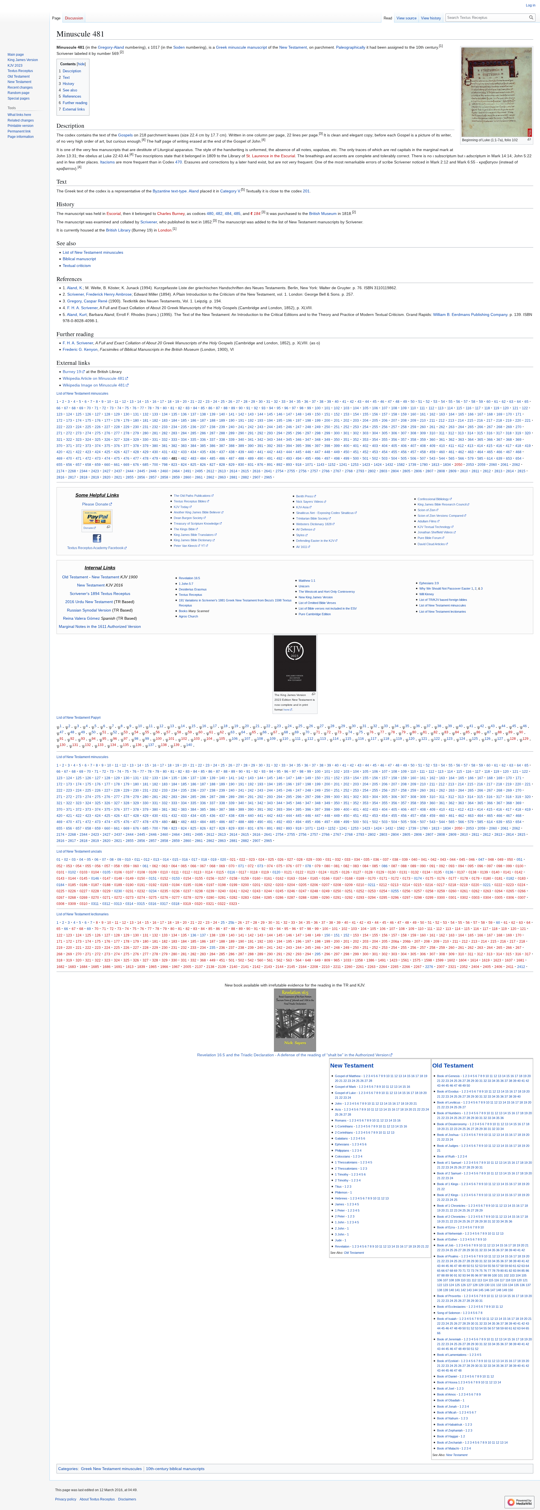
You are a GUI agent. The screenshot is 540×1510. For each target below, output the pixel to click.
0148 (118, 878)
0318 (175, 903)
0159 (245, 878)
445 (299, 452)
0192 (153, 885)
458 (423, 452)
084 (365, 866)
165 (461, 414)
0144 (72, 878)
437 (222, 452)
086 (385, 866)
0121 (288, 872)
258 (404, 427)
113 (441, 408)
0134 (426, 872)
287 (212, 433)
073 (260, 866)
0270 (95, 897)
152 (337, 414)
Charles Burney (170, 213)
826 (203, 464)
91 (248, 408)
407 (413, 446)
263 (451, 427)
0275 (153, 897)
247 (299, 427)
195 (279, 420)
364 (471, 439)
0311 (95, 903)
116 (468, 408)
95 (279, 408)
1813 (435, 464)
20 (185, 401)
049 (500, 859)
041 (424, 859)
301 (346, 433)
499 (346, 458)
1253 (355, 464)
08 (112, 859)
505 (404, 458)
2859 (176, 477)
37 (314, 401)
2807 (429, 471)
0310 (83, 903)
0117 (242, 872)
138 (203, 414)
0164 (303, 878)
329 (136, 439)
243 (260, 427)
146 (279, 414)
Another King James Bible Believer (197, 512)
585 (480, 458)
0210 (360, 885)
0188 (107, 885)
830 (241, 464)
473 (98, 458)
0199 (233, 885)
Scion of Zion (426, 510)
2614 (233, 471)
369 (518, 439)
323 (79, 439)
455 (394, 452)
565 (451, 458)
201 (306, 191)
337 (212, 439)
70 (89, 408)
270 (518, 427)
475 (117, 458)
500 (356, 458)
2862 (210, 477)
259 (413, 427)
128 (107, 414)
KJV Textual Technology (434, 527)
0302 (464, 897)
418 (518, 446)
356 (394, 439)
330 (145, 439)
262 (442, 427)
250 (327, 427)
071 (241, 866)
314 (470, 433)
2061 (504, 464)
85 (203, 408)
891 (270, 464)
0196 (199, 885)
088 (404, 866)
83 (188, 408)
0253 (372, 891)
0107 (130, 872)
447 (318, 452)
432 (174, 452)
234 (174, 427)
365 (480, 439)
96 (286, 408)
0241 (233, 891)
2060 (493, 464)
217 (489, 420)
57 (466, 401)
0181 (499, 878)
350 (337, 439)
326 (107, 439)
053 (69, 866)
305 (385, 433)
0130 (392, 872)
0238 (199, 891)
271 (59, 433)
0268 (72, 897)
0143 (60, 878)
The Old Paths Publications (192, 495)
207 (394, 420)
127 (98, 414)
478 (145, 458)
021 (233, 859)
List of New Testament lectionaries (442, 611)
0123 (311, 872)
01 (58, 859)
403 (375, 446)
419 (528, 446)
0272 (118, 897)
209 (413, 420)
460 (442, 452)
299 (327, 433)
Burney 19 (72, 371)
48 (397, 401)
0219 (464, 885)
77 (142, 408)
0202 (268, 885)
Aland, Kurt (77, 314)
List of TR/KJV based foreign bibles (443, 599)
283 (174, 433)
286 (203, 433)
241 (241, 427)
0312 (106, 903)
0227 (83, 891)
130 (126, 414)
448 (327, 452)
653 (509, 458)
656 (69, 464)
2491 (187, 471)
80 (165, 408)
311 (442, 433)
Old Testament (75, 577)
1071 (309, 464)
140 (222, 414)
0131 (403, 872)
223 (69, 427)
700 (155, 464)
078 (308, 866)
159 (404, 414)
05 (89, 859)
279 (136, 433)
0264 (499, 891)
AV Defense (304, 529)
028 (300, 859)
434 (193, 452)
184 (174, 420)
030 (319, 859)
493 (289, 458)
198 (308, 420)
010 (128, 859)
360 (432, 439)
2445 (141, 471)
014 (166, 859)
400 (346, 446)
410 (442, 446)
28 (246, 401)
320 (528, 433)
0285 (268, 897)
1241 (343, 464)
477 (136, 458)
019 (214, 859)
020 (223, 859)
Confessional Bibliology (433, 499)
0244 (268, 891)
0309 (72, 903)
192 (251, 420)
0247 (303, 891)
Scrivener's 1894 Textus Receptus (100, 593)
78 (150, 408)
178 (117, 420)
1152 (332, 464)
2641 (268, 471)
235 (184, 427)
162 (432, 414)
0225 (60, 891)
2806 (418, 471)
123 (59, 414)
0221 (487, 885)
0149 (130, 878)
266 (480, 427)
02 (66, 859)
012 (147, 859)
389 (241, 446)
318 (509, 433)
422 (79, 452)
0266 (522, 891)
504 (394, 458)
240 (232, 427)
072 (251, 866)
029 (309, 859)
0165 (314, 878)
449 (337, 452)
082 (346, 866)
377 (126, 446)
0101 (60, 872)
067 (203, 866)
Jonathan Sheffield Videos (435, 532)
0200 (245, 885)
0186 (83, 885)
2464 (176, 471)
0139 (484, 872)
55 (451, 401)
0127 (357, 872)
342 (260, 439)
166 (471, 414)
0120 (276, 872)
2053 (470, 464)
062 (155, 866)
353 (365, 439)
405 (394, 446)
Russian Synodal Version (89, 610)
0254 (383, 891)
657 (79, 464)
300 (337, 433)
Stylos (300, 535)
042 (433, 859)
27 (238, 401)
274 (88, 433)
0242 (245, 891)
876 (260, 464)
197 (299, 420)
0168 (349, 878)
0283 (245, 897)
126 (88, 414)
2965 (268, 477)
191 (241, 420)
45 (375, 401)
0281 (222, 897)
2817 (72, 477)
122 (525, 408)
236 (193, 427)
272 (69, 433)
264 (461, 427)
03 (74, 859)
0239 (210, 891)
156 (375, 414)
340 (241, 439)
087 (394, 866)
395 (299, 446)
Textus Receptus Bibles (190, 501)
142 (241, 414)
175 (88, 420)
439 (241, 452)
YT (203, 545)
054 (79, 866)
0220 (475, 885)
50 (413, 401)
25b (231, 922)
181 (145, 420)
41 (344, 401)
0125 (334, 872)
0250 (337, 891)
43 (359, 401)
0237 (187, 891)
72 (104, 408)
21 (192, 401)
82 (180, 408)
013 (156, 859)
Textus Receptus (190, 594)
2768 (349, 471)
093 (451, 866)
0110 (164, 872)
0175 (429, 878)
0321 (210, 903)
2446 (153, 471)
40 (337, 401)
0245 (280, 891)
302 (356, 433)
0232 (141, 891)
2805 (406, 471)
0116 (231, 872)
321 (59, 439)
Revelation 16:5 (189, 578)
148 (299, 414)
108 (394, 408)
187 (203, 420)
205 (375, 420)
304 (375, 433)
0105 (107, 872)
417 (509, 446)
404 (385, 446)
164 (451, 414)
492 (279, 458)
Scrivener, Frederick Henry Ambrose (99, 294)
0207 (326, 885)
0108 (141, 872)
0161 (268, 878)
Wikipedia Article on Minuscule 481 (93, 378)
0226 (72, 891)
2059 (481, 464)
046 (472, 859)
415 (489, 446)
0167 (337, 878)
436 (212, 452)
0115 (220, 872)
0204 (291, 885)
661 (117, 464)
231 (145, 427)
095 (471, 866)
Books (183, 611)
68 (74, 408)
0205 (303, 885)
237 (203, 427)
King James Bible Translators (194, 534)
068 (212, 866)
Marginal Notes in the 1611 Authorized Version (100, 626)
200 (327, 420)
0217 (441, 885)
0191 (141, 885)
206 (385, 420)
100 (318, 408)
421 (69, 452)
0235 (164, 891)
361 (442, 439)
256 (385, 427)
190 (232, 420)
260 (423, 427)
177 (107, 420)
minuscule (237, 47)
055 (88, 866)
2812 (487, 471)
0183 (522, 878)
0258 (429, 891)
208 (404, 420)
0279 (199, 897)
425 (107, 452)
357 (404, 439)
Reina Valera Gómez (81, 618)
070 (232, 866)
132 (145, 414)
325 (98, 439)
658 (88, 464)
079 (318, 866)
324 (88, 439)
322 (69, 439)
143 (251, 414)
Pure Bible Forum (429, 538)
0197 (210, 885)
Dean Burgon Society (188, 518)
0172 (395, 878)
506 (413, 458)
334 (184, 439)
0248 (314, 891)
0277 (176, 897)
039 (405, 859)
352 (356, 439)
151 (327, 414)
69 (81, 408)
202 (346, 420)
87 (218, 408)
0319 (187, 903)
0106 (118, 872)
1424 (378, 464)
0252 (360, 891)
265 (471, 427)
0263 (487, 891)
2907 (256, 477)
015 (175, 859)
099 (509, 866)
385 (203, 446)
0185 (72, 885)
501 (365, 458)
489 (251, 458)
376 (117, 446)
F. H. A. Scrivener (82, 307)
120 (506, 408)
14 (139, 401)
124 (69, 414)
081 (337, 866)
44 (367, 401)
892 (279, 464)
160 (413, 414)
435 (203, 452)
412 (461, 446)
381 (165, 446)
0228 (95, 891)
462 (461, 452)
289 (232, 433)
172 (59, 420)
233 (165, 427)
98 (301, 408)
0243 (256, 891)
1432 (389, 464)
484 (228, 213)
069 (222, 866)
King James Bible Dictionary (193, 540)
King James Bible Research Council (442, 504)
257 (394, 427)
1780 (424, 464)
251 (337, 427)
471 (79, 458)
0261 (464, 891)
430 (155, 452)
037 (386, 859)
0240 (222, 891)
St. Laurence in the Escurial (270, 156)
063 (165, 866)
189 (222, 420)
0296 (395, 897)
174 (79, 420)
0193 (164, 885)
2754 (280, 471)
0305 (499, 897)
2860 (187, 477)
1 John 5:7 (186, 583)
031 (328, 859)
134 (165, 414)
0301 (452, 897)
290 (241, 433)
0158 (233, 878)
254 (365, 427)
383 (184, 446)
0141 (507, 872)
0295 (383, 897)
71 (96, 408)
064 (174, 866)
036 (376, 859)
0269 (83, 897)
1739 (412, 464)
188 (212, 420)
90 (241, 408)
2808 (441, 471)
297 (308, 433)
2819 (95, 477)
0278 (187, 897)
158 (394, 414)
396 (308, 446)
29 (253, 401)
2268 (72, 471)
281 (155, 433)
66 (58, 408)
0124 (323, 872)
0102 (72, 872)
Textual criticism (77, 265)
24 (215, 401)
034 (357, 859)
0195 (187, 885)
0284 (256, 897)
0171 (383, 878)
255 (375, 427)
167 (480, 414)
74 (119, 408)
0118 (254, 872)
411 (451, 446)
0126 (346, 872)
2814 (510, 471)
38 (321, 401)
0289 (314, 897)
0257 (418, 891)
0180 (487, 878)
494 (299, 458)
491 (270, 458)
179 (126, 420)
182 (155, 420)
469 (59, 458)
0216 (429, 885)
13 (132, 401)
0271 (107, 897)
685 (145, 464)
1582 (401, 464)
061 (145, 866)
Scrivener (148, 222)
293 (270, 433)
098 (499, 866)
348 (318, 439)
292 (260, 433)
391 (260, 446)
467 (509, 452)
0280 (210, 897)
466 (499, 452)
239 (222, 427)
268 (499, 427)
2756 (303, 471)
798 (165, 464)
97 (294, 408)
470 (178, 162)
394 (289, 446)
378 (136, 446)
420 (59, 452)
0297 (406, 897)
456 (404, 452)
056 (98, 866)
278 (126, 433)
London (165, 230)
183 (165, 420)
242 (251, 427)
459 (432, 452)
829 (232, 464)
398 (327, 446)
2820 (107, 477)
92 (256, 408)
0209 (349, 885)
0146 (95, 878)
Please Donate (95, 504)
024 (261, 859)
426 (117, 452)
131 (136, 414)
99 (309, 408)
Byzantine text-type (170, 191)
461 (451, 452)
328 (126, 439)
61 (496, 401)
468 (518, 452)
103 (346, 408)
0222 (498, 885)
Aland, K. (75, 288)
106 (375, 408)
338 (222, 439)
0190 (130, 885)
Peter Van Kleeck (185, 545)
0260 (452, 891)
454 (385, 452)
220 (518, 420)
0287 (291, 897)
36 (306, 401)
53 (435, 401)
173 (69, 420)
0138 (472, 872)
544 (442, 458)
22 (200, 401)
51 (420, 401)
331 (155, 439)
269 (509, 427)
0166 (326, 878)
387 (222, 446)
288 (222, 433)
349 (327, 439)
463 (471, 452)
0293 (360, 897)
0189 (118, 885)
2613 (222, 471)
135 (174, 414)
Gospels (125, 135)
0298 (418, 897)
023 (252, 859)
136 (184, 414)
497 (327, 458)
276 (107, 433)
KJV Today (181, 507)
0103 (83, 872)
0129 (380, 872)
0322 (222, 903)
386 (212, 446)
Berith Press (304, 496)
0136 (449, 872)
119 (496, 408)
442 (270, 452)
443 (279, 452)
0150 (141, 878)
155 (365, 414)
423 (88, 452)
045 (462, 859)
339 (232, 439)
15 (147, 401)
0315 (141, 903)
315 (480, 433)
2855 (130, 477)
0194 (176, 885)
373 (88, 446)
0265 (510, 891)
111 (422, 408)
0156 (210, 878)
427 (126, 452)
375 (107, 446)
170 (509, 414)
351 (346, 439)
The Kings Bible (184, 529)
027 (290, 859)
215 (470, 420)
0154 (187, 878)
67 (66, 408)
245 (279, 427)
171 (518, 414)
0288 (303, 897)
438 (232, 452)
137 (193, 414)
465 (490, 452)
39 (329, 401)
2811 (475, 471)
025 (271, 859)
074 (270, 866)
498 (337, 458)
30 (261, 401)
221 (528, 420)
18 (170, 401)
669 (126, 464)
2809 (452, 471)
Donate (88, 527)
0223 (510, 885)
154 (356, 414)
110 (413, 408)
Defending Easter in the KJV (315, 540)
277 (117, 433)
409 (432, 446)
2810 (464, 471)
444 (289, 452)
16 (154, 401)
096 (480, 866)
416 (499, 446)
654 (518, 458)
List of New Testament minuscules (93, 252)
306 (394, 433)
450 (346, 452)
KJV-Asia (302, 507)
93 (264, 408)
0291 (337, 897)
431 (165, 452)
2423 (95, 471)
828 (222, 464)
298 (318, 433)
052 (59, 866)
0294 (372, 897)
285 (193, 433)
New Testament (293, 47)
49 (405, 401)
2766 (326, 471)
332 (165, 439)
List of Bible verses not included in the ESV (328, 608)
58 (473, 401)
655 (59, 464)
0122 (299, 872)
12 (124, 401)
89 (233, 408)
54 (443, 401)
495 (308, 458)
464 (480, 452)
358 (413, 439)
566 (461, 458)
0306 (510, 897)
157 (385, 414)
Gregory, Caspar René (87, 301)
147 (289, 414)
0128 (369, 872)
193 (260, 420)
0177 (452, 878)
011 (137, 859)
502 (375, 458)
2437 (118, 471)
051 (520, 859)
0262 (476, 891)
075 (279, 866)
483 (193, 458)
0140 (496, 872)
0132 (415, 872)
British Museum (323, 213)
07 (104, 859)
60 (488, 401)
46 (382, 401)
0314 (129, 903)
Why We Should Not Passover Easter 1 (446, 588)
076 (289, 866)
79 (157, 408)
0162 (280, 878)
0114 (209, 872)
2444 (130, 471)
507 (423, 458)
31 (268, 401)
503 (385, 458)
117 (478, 408)
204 (365, 420)
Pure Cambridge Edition (315, 614)
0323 (233, 903)
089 (413, 866)
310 (432, 433)
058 (117, 866)
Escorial (114, 213)
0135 (438, 872)
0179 (476, 878)
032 (338, 859)
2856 (141, 477)
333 (174, 439)
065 (184, 866)
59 (481, 401)
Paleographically (350, 47)
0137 (461, 872)
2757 (314, 471)
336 (203, 439)
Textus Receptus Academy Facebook (95, 548)
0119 (265, 872)
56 (458, 401)
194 (270, 420)
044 (453, 859)
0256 (406, 891)
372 (79, 446)
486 (222, 458)
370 (59, 446)
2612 (210, 471)
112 (431, 408)
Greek (221, 47)
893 (289, 464)
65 (526, 401)
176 (98, 420)
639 (499, 458)
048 (491, 859)
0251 (349, 891)
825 (193, 464)
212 (442, 420)
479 (155, 458)
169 (499, 414)
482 (219, 213)
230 (136, 427)
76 (134, 408)
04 (81, 859)
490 (260, 458)
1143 (320, 464)
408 (423, 446)
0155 (199, 878)
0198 (222, 885)
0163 (291, 878)
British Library (118, 230)
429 (145, 452)
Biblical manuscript (79, 259)
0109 (153, 872)
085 (375, 866)
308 (413, 433)
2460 (164, 471)
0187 (95, 885)
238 (212, 427)
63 (511, 401)
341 (251, 439)
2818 (83, 477)
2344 (83, 471)
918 (299, 464)
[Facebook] (97, 538)
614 (490, 458)
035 (367, 859)
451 (356, 452)
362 (451, 439)
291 (251, 433)
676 (136, 464)
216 (480, 420)
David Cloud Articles (431, 544)
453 (375, 452)
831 (251, 464)
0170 (372, 878)
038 (395, 859)
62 (504, 401)
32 (276, 401)
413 (470, 446)
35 (299, 401)
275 (98, 433)
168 (490, 414)
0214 (406, 885)
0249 (326, 891)
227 (107, 427)
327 (117, 439)
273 (79, 433)
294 (279, 433)
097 (490, 866)
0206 (314, 885)
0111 (175, 872)
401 (356, 446)
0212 (383, 885)
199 (318, 420)
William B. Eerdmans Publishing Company (470, 314)
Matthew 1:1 (307, 580)
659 (98, 464)
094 (461, 866)
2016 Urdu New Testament (89, 601)
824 (184, 464)
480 (210, 213)
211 (432, 420)
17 (162, 401)
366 (490, 439)
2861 (199, 477)
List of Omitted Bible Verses (317, 603)
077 (299, 866)
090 (423, 866)
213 (451, 420)
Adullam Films (427, 521)
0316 (152, 903)
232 (155, 427)
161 (423, 414)
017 (194, 859)
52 (428, 401)
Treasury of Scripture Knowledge (196, 523)
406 (404, 446)
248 (308, 427)
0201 (256, 885)
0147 (107, 878)
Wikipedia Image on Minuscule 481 (94, 385)
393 (279, 446)
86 (210, 408)
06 (96, 859)
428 (136, 452)
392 (270, 446)
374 (98, 446)
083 (356, 866)
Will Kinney (426, 594)
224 (79, 427)
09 (119, 859)
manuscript (257, 47)
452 (365, 452)
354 (375, 439)
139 (212, 414)
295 (289, 433)
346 (299, 439)
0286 (280, 897)
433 (184, 452)
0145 (83, 878)
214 (461, 420)
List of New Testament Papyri (79, 718)
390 (251, 446)
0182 (510, 878)
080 (327, 866)
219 (509, 420)
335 (193, 439)
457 (413, 452)
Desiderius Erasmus (193, 589)
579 (471, 458)
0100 (519, 866)
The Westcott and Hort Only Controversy (327, 591)
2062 (516, 464)
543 (432, 458)
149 (308, 414)
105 (365, 408)
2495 (199, 471)
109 (404, 408)
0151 (153, 878)
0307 (522, 897)
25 (223, 401)
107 (385, 408)
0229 (107, 891)
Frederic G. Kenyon (80, 349)
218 (499, 420)
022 (242, 859)
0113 (197, 872)
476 (126, 458)
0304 (487, 897)
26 (230, 401)
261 (432, 427)
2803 (383, 471)
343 (270, 439)
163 (442, 414)
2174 (60, 471)
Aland (194, 191)
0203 (280, 885)
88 (226, 408)
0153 (176, 878)
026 (281, 859)
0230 (118, 891)
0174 (418, 878)
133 (155, 414)
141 (232, 414)
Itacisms (107, 162)
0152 (164, 878)
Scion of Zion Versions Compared (440, 515)
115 (459, 408)
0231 (130, 891)
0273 (130, 897)
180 (136, 420)
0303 (476, 897)
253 (356, 427)
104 (356, 408)
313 (461, 433)
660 (107, 464)
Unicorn (304, 586)
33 (283, 401)
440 (251, 452)
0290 (326, 897)
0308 (60, 903)
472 (88, 458)
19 (177, 401)
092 (442, 866)
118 (487, 408)
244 (270, 427)
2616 (256, 471)
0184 (60, 885)
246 (289, 427)
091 (432, 866)
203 (356, 420)
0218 (452, 885)
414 (480, 446)
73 (112, 408)
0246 (291, 891)
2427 (107, 471)
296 (299, 433)
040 (414, 859)
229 (126, 427)
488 (241, 458)
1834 (447, 464)
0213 (395, 885)
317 (499, 433)
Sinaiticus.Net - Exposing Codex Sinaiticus (325, 512)
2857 (153, 477)
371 (69, 446)
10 (109, 401)
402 (365, 446)
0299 (429, 897)
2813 (498, 471)
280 (145, 433)
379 (145, 446)
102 (337, 408)
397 (318, 446)
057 (107, 866)
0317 (164, 903)
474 (107, 458)
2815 (521, 471)
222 (59, 427)
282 (165, 433)
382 (174, 446)
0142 (519, 872)
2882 (245, 477)
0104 (95, 872)
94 (271, 408)
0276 (164, 897)
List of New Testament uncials (79, 851)
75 (127, 408)
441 (260, 452)
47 (390, 401)
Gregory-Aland (111, 47)
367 (499, 439)
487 (232, 458)
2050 (458, 464)
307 (404, 433)
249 (318, 427)
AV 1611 (301, 547)
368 (509, 439)
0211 (371, 885)
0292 (349, 897)
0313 (118, 903)
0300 (441, 897)
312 (451, 433)
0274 (141, 897)
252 (346, 427)
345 (289, 439)
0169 (360, 878)
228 (117, 427)
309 (423, 433)
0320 (198, 903)
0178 (464, 878)
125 (79, 414)
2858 (164, 477)
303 (365, 433)
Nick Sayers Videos (309, 501)
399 (337, 446)
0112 (186, 872)
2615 (245, 471)
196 (289, 420)
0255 (395, 891)
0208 (337, 885)
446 (308, 452)
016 (185, 859)
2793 (360, 471)
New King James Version (316, 597)
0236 (176, 891)
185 (184, 420)
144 (260, 414)
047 (481, 859)
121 (515, 408)
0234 (153, 891)
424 (98, 452)
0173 (406, 878)
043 (443, 859)
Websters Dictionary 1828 (314, 524)
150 (318, 414)
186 (193, 420)
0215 (418, 885)
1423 (366, 464)
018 (204, 859)
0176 (441, 878)
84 (195, 408)
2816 (60, 477)
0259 (441, 891)
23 (208, 401)
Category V (230, 191)
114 (450, 408)
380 (155, 446)
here (286, 709)
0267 (60, 897)
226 (98, 427)
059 (126, 866)
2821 (118, 477)
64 (519, 401)
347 (308, 439)
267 (490, 427)
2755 (291, 471)
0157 (222, 878)
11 (116, 401)
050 (510, 859)
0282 (233, 897)
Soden (179, 47)
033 (347, 859)
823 (174, 464)
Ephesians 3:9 (429, 583)
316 (489, 433)
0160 (256, 878)
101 (327, 408)
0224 (521, 885)
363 (461, 439)
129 (117, 414)
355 (385, 439)
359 (423, 439)
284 (184, 433)
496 (318, 458)
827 (212, 464)
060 (136, 866)
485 (237, 213)
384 (193, 446)
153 (346, 414)
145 (270, 414)
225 (88, 427)
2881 (233, 477)
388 (232, 446)
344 (279, 439)
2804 (395, 471)
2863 (222, 477)
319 (518, 433)
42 (352, 401)
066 (193, 866)
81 (172, 408)
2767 (337, 471)
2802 (372, 471)
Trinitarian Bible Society (312, 518)
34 (291, 401)
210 (423, 420)
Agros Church (188, 616)
